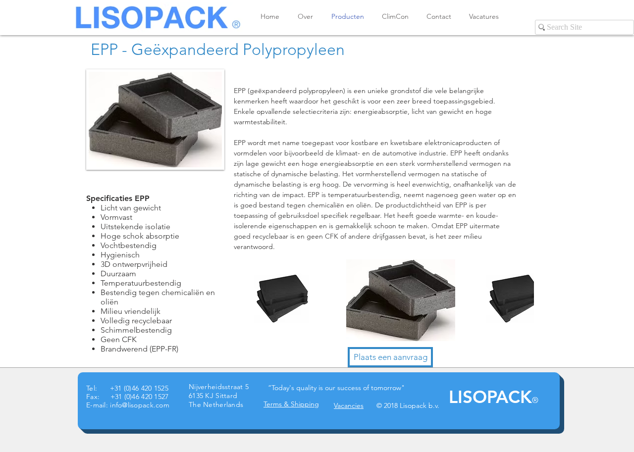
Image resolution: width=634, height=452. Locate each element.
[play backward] (242, 300)
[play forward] (521, 300)
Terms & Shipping (291, 404)
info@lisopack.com (139, 405)
